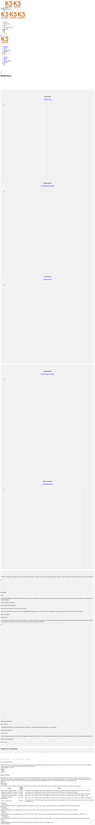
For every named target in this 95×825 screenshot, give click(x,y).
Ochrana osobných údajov (50, 756)
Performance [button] (4, 807)
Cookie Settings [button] (4, 767)
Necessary (4, 783)
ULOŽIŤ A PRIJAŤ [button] (5, 823)
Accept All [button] (10, 767)
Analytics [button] (3, 811)
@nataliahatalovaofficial (47, 186)
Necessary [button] (3, 781)
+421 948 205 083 (5, 756)
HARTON (28, 759)
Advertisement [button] (4, 815)
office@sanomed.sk (17, 756)
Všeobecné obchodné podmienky (33, 756)
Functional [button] (3, 803)
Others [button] (2, 819)
